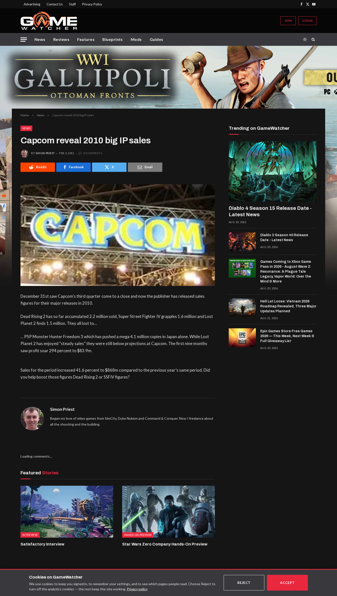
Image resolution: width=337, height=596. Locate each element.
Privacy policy (137, 589)
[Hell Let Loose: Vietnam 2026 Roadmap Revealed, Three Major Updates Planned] (242, 307)
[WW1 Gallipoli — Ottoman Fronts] (168, 77)
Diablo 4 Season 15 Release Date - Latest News (270, 211)
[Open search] (314, 39)
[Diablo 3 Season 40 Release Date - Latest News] (242, 241)
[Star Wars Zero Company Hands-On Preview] (168, 512)
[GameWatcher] (48, 20)
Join (288, 20)
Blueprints (112, 39)
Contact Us (55, 4)
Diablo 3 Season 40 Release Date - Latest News (284, 237)
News (40, 39)
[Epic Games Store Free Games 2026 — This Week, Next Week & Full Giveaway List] (242, 337)
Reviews (61, 39)
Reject (244, 582)
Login (307, 20)
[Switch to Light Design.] (305, 39)
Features (85, 39)
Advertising (32, 4)
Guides (156, 39)
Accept (287, 582)
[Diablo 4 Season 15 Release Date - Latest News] (273, 171)
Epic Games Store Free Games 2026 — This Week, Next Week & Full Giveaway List (287, 336)
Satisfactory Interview (42, 544)
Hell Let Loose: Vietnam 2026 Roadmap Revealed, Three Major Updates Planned (288, 306)
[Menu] (23, 39)
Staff (72, 4)
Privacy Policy (92, 4)
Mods (136, 39)
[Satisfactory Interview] (66, 512)
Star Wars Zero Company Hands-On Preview (164, 544)
